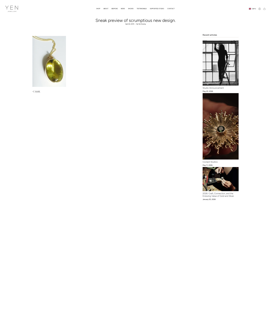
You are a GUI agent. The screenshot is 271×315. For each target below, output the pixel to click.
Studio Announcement (213, 88)
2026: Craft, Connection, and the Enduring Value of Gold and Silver (218, 194)
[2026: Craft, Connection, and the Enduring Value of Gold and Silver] (221, 179)
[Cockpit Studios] (221, 126)
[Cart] (264, 9)
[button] (98, 9)
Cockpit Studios (210, 162)
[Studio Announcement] (221, 63)
